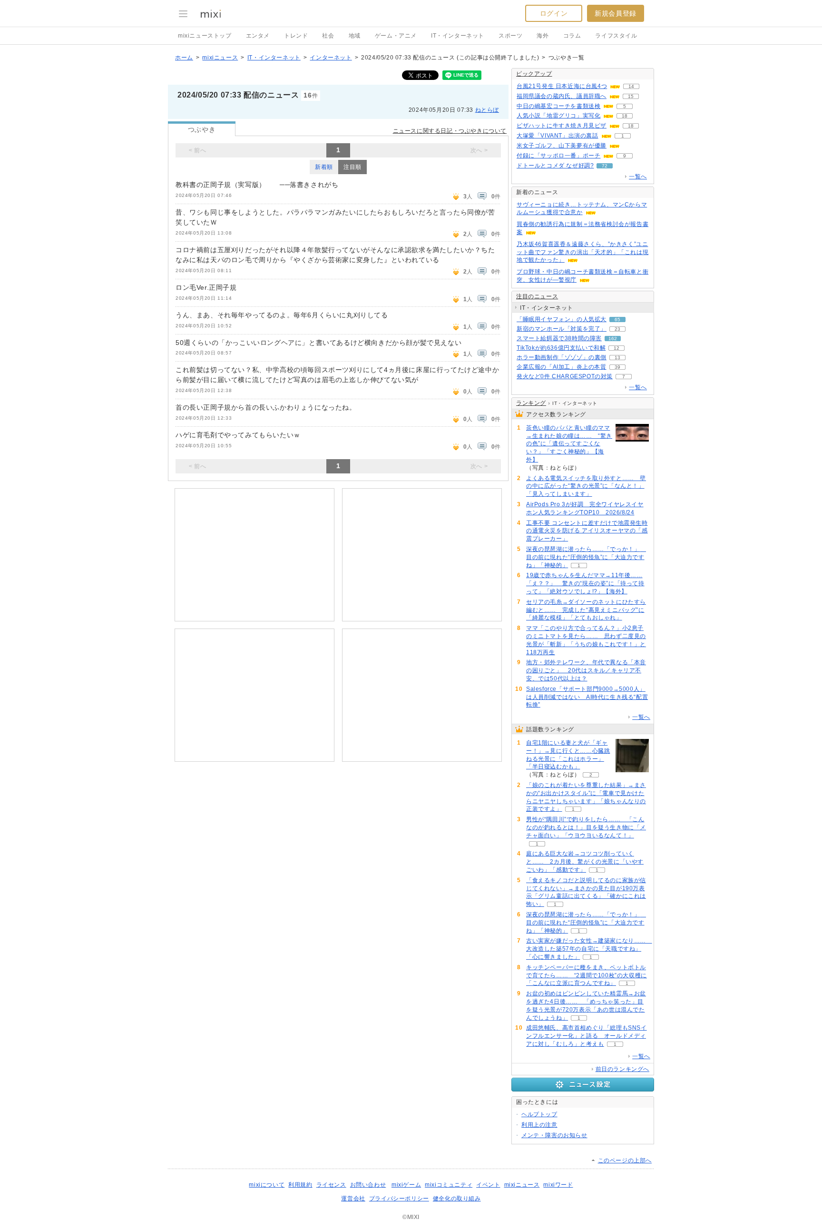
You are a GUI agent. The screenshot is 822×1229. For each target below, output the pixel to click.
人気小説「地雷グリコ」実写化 (558, 115)
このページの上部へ (625, 1160)
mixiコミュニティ (448, 1184)
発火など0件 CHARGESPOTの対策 (565, 376)
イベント (488, 1184)
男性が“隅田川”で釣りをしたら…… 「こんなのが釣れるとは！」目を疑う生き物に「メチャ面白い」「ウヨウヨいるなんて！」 (586, 827)
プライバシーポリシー (399, 1198)
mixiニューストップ (205, 35)
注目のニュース (537, 296)
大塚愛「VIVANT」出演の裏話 (557, 135)
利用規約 (300, 1184)
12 (616, 348)
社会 (328, 35)
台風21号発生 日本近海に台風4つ (562, 86)
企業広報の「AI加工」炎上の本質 (562, 367)
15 (631, 96)
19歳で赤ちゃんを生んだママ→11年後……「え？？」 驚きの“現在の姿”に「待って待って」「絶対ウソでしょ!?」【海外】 (585, 583)
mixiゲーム (406, 1184)
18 (624, 115)
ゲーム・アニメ (396, 35)
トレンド (296, 35)
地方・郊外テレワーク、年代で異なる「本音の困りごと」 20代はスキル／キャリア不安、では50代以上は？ (586, 670)
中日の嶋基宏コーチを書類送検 (558, 106)
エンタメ (258, 35)
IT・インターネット (457, 35)
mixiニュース (220, 57)
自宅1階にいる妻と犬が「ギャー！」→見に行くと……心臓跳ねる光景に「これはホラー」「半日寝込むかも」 (568, 754)
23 (617, 329)
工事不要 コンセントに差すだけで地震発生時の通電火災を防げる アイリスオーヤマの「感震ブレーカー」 (587, 531)
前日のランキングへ (622, 1069)
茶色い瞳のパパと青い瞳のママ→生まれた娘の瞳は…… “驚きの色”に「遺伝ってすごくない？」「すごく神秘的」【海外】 (569, 443)
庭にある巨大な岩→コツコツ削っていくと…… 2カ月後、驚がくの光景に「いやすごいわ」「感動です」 (585, 861)
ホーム (184, 57)
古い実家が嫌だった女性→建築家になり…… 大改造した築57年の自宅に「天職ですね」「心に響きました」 (589, 948)
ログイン (554, 13)
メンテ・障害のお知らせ (554, 1135)
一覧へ (638, 176)
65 (617, 319)
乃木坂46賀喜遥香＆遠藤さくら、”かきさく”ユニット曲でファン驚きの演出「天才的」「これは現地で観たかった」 (582, 252)
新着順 (324, 167)
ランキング (531, 403)
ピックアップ (534, 73)
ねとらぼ (487, 110)
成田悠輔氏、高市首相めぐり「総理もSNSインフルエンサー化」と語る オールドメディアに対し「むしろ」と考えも (586, 1035)
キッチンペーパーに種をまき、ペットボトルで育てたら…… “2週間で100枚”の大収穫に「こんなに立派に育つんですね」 (586, 975)
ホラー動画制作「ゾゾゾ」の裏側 (562, 357)
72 (604, 165)
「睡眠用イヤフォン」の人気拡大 (562, 319)
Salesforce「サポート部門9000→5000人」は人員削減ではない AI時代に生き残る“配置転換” (587, 697)
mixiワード (558, 1184)
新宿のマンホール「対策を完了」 (562, 328)
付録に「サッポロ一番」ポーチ (558, 155)
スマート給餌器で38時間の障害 (559, 338)
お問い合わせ (368, 1184)
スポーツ (510, 35)
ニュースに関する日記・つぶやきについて (450, 131)
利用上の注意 (539, 1124)
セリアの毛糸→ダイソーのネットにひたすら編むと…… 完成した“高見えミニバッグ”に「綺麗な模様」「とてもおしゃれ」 (586, 610)
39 (617, 367)
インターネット (331, 57)
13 (617, 357)
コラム (572, 35)
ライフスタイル (616, 35)
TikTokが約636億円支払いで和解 (561, 347)
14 (631, 86)
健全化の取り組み (457, 1198)
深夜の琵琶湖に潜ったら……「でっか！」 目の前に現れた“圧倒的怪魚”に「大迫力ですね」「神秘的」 (586, 557)
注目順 (352, 167)
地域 (355, 35)
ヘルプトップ (539, 1114)
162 (612, 338)
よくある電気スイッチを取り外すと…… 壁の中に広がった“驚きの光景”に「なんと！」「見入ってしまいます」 (586, 486)
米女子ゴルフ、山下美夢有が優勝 (562, 145)
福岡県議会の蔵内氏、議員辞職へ (562, 96)
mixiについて (266, 1184)
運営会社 (353, 1198)
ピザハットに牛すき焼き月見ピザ (562, 125)
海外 (542, 35)
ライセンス (331, 1184)
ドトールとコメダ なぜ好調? (555, 165)
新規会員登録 (615, 13)
